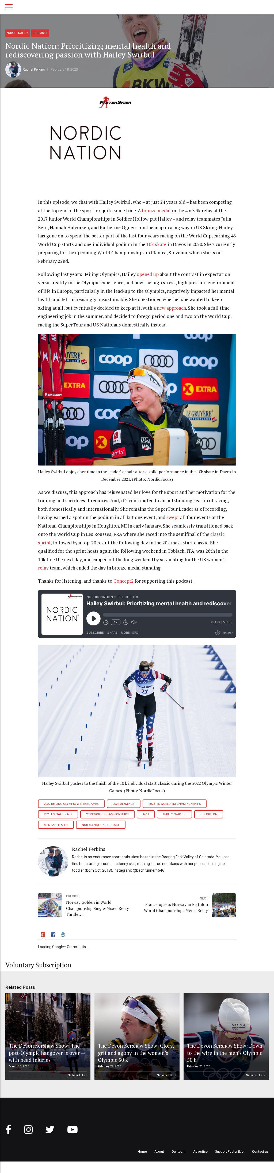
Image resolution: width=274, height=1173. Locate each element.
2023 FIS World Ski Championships (175, 804)
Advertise (200, 1151)
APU (146, 814)
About (159, 1151)
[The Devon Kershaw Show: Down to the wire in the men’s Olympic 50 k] (225, 1036)
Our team (178, 1151)
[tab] (43, 935)
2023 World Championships (107, 814)
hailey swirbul (174, 814)
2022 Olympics (123, 804)
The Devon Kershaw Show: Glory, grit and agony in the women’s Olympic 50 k (136, 1052)
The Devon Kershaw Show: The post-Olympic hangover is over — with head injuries (47, 1052)
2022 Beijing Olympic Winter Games (71, 804)
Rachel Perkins (34, 69)
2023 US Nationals (58, 814)
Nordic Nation (18, 33)
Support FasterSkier (230, 1151)
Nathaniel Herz (77, 1075)
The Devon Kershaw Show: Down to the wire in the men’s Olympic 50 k (224, 1052)
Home (142, 1151)
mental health (56, 825)
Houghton (208, 814)
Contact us (260, 1151)
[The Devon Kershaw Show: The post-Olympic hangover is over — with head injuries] (47, 1036)
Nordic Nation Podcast (100, 825)
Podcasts (40, 33)
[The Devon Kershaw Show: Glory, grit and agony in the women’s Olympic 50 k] (136, 1036)
